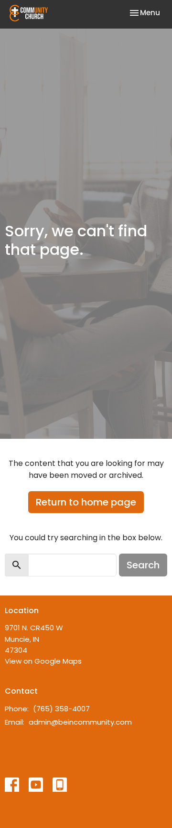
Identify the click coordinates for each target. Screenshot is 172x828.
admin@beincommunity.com (80, 722)
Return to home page (86, 502)
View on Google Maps (43, 661)
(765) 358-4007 (61, 709)
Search (143, 565)
